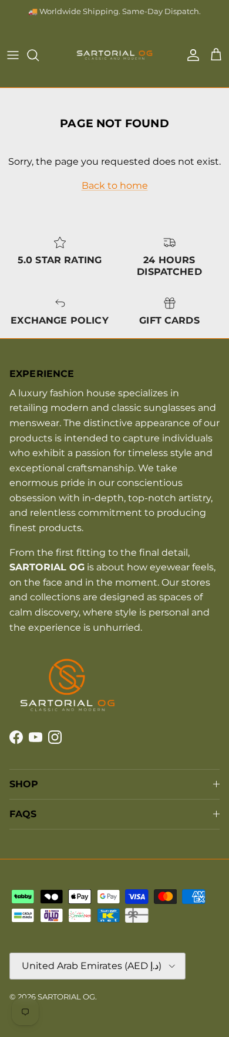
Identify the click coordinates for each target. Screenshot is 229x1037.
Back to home (115, 185)
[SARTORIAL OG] (114, 55)
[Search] (39, 55)
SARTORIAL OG (66, 996)
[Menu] (13, 55)
